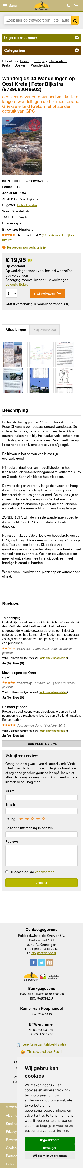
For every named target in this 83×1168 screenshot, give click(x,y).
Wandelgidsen (41, 65)
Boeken (20, 65)
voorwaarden (44, 871)
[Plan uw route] (49, 962)
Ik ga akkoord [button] (50, 1140)
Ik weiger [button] (49, 1148)
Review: (11, 841)
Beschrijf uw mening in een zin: (29, 828)
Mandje (76, 5)
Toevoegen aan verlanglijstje (26, 247)
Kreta (6, 65)
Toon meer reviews (41, 744)
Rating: (10, 819)
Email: (10, 804)
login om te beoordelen (53, 658)
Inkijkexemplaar (44, 329)
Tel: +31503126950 (68, 5)
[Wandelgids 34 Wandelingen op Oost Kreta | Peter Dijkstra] (22, 146)
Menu (12, 5)
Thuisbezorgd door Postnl (44, 1052)
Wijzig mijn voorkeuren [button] (50, 1155)
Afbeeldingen (16, 329)
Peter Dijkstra (27, 204)
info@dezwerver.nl (43, 953)
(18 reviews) (51, 235)
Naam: (10, 791)
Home (24, 60)
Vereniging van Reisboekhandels (45, 1044)
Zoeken (75, 20)
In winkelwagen (44, 293)
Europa (39, 60)
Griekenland (58, 60)
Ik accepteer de (32, 871)
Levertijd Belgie (17, 284)
